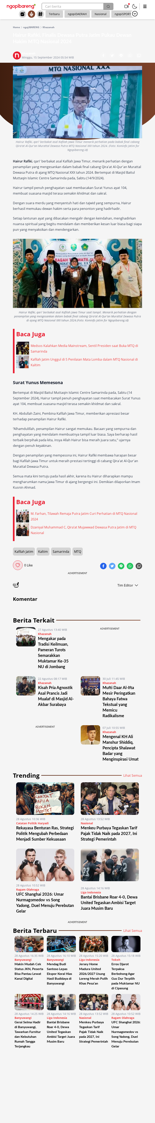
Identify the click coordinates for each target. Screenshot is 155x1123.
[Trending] (22, 14)
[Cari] (108, 6)
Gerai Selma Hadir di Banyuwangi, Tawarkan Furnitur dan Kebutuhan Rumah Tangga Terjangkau (28, 1034)
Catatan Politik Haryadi (32, 823)
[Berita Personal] (31, 14)
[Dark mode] (134, 6)
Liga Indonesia (91, 892)
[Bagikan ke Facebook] (103, 56)
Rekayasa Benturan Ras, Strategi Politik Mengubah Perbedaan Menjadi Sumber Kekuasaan (45, 833)
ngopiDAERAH (77, 14)
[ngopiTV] (126, 6)
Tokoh (115, 960)
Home (16, 27)
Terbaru (54, 14)
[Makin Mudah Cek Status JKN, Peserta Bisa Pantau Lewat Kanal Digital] (29, 944)
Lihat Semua (132, 775)
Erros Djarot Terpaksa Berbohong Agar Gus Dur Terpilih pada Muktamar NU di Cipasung (125, 976)
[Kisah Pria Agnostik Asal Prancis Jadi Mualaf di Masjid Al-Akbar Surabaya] (26, 697)
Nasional (101, 14)
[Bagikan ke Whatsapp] (130, 56)
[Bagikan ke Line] (121, 56)
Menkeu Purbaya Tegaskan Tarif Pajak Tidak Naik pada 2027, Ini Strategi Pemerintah (109, 833)
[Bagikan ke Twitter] (112, 56)
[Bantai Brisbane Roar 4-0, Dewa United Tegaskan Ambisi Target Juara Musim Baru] (110, 866)
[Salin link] (139, 56)
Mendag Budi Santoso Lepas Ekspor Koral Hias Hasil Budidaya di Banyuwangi (59, 974)
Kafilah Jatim (24, 551)
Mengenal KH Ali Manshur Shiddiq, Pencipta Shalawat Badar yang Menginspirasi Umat (120, 748)
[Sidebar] (145, 6)
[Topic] (40, 14)
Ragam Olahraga (27, 889)
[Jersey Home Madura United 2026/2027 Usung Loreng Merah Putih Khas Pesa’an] (93, 944)
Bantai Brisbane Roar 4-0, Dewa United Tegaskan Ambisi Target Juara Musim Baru (109, 903)
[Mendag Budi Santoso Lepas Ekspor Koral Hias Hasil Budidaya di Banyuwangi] (61, 944)
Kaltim (43, 551)
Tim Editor (125, 585)
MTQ (77, 551)
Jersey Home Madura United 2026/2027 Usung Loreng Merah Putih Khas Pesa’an (93, 974)
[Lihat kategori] (135, 14)
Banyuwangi (23, 960)
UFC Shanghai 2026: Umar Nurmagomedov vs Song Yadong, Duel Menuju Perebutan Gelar (125, 1034)
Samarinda (61, 551)
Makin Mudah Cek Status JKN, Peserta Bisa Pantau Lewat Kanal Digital (29, 971)
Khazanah (48, 27)
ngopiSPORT (123, 14)
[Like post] (18, 565)
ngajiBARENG (31, 27)
